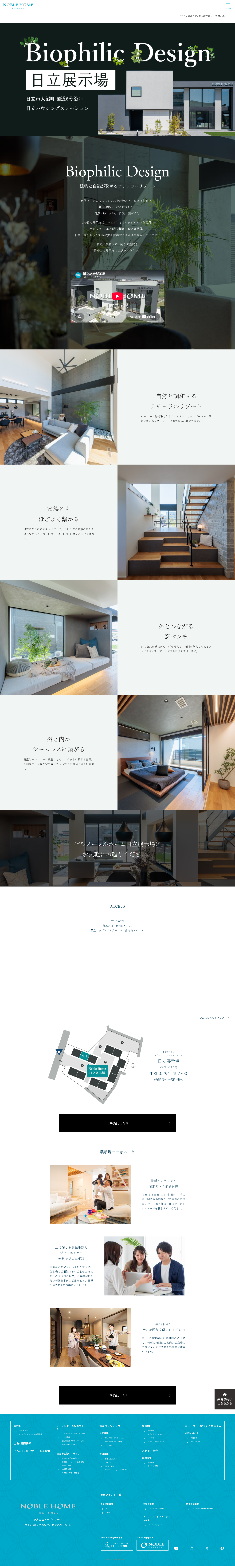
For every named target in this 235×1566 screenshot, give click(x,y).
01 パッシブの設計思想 (70, 1458)
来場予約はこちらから (224, 1401)
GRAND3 (123, 1470)
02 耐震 (64, 1462)
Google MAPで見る (212, 1018)
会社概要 (151, 1430)
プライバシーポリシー (156, 1441)
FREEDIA (108, 1445)
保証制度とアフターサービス (73, 1441)
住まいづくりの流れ (69, 1444)
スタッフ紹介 (150, 1450)
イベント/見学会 (24, 1451)
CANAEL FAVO (111, 1459)
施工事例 (44, 1451)
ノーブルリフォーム (155, 1525)
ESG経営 (151, 1438)
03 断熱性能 (79, 1462)
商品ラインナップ (110, 1426)
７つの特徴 (66, 1437)
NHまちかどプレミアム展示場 (30, 1434)
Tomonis (108, 1470)
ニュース (190, 1426)
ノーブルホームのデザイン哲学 (74, 1433)
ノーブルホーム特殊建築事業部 (202, 1508)
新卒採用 (151, 1462)
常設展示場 (23, 1430)
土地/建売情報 (22, 1443)
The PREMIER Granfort (114, 1438)
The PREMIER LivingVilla (115, 1441)
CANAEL (108, 1462)
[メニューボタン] (228, 6)
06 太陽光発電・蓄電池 (70, 1473)
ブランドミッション (155, 1434)
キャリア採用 (153, 1466)
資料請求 (194, 1438)
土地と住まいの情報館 (156, 1508)
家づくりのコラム (210, 1426)
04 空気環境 (66, 1465)
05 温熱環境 (66, 1469)
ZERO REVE (109, 1466)
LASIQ (108, 1512)
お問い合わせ (195, 1441)
